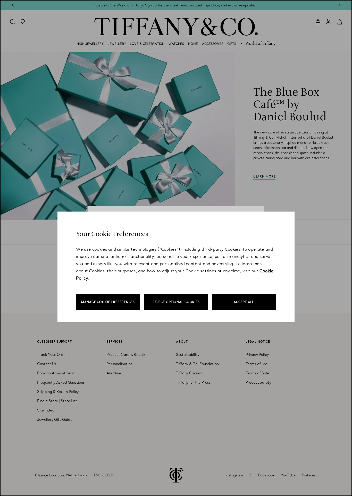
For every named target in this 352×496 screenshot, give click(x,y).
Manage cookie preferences (108, 302)
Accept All (244, 302)
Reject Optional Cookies (176, 302)
